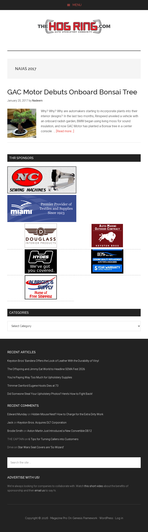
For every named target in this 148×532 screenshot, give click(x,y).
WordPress (106, 518)
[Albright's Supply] (41, 298)
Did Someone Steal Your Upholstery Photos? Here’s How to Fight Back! (49, 393)
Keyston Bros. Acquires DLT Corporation (42, 422)
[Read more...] (65, 131)
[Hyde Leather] (41, 272)
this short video (93, 486)
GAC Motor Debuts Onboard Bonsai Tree (72, 92)
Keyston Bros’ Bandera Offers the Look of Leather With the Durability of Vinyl (53, 360)
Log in (119, 518)
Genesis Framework (84, 518)
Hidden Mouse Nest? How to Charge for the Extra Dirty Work (67, 414)
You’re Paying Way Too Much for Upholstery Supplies (39, 377)
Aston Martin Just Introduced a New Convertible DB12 (59, 430)
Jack (10, 422)
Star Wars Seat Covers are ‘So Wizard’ (41, 447)
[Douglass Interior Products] (41, 246)
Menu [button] (77, 5)
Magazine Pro (58, 518)
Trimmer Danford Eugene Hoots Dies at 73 (32, 385)
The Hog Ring (73, 26)
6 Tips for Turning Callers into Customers (53, 439)
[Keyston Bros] (107, 246)
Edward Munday (17, 414)
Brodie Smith (15, 430)
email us (40, 490)
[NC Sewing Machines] (41, 192)
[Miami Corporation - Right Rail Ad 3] (41, 221)
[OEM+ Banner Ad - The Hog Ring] (107, 272)
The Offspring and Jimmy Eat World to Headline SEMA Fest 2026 (46, 369)
